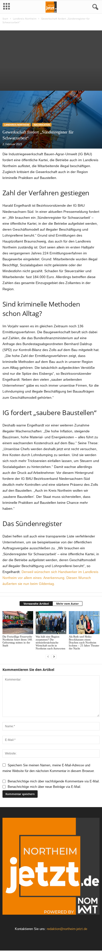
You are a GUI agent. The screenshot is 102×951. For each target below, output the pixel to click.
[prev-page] (48, 656)
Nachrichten (42, 124)
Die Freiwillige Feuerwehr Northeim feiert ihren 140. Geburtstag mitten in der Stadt (17, 641)
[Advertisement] (51, 59)
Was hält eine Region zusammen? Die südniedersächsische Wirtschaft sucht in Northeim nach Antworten (50, 642)
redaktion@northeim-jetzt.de (67, 929)
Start (5, 18)
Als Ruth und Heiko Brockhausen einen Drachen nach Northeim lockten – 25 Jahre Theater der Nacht (84, 642)
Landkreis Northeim (24, 18)
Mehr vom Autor (67, 603)
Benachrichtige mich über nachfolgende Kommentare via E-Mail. (54, 781)
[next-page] (53, 656)
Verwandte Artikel (36, 603)
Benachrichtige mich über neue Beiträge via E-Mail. (44, 787)
